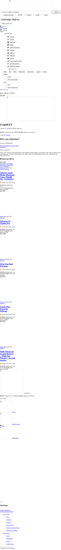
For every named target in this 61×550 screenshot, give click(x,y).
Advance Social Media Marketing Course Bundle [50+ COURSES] (7, 176)
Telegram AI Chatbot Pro (5, 317)
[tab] (30, 147)
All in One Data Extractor (6, 454)
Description (3, 147)
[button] (2, 26)
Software (6, 93)
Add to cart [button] (3, 168)
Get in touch (9, 143)
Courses (2, 169)
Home (1, 93)
